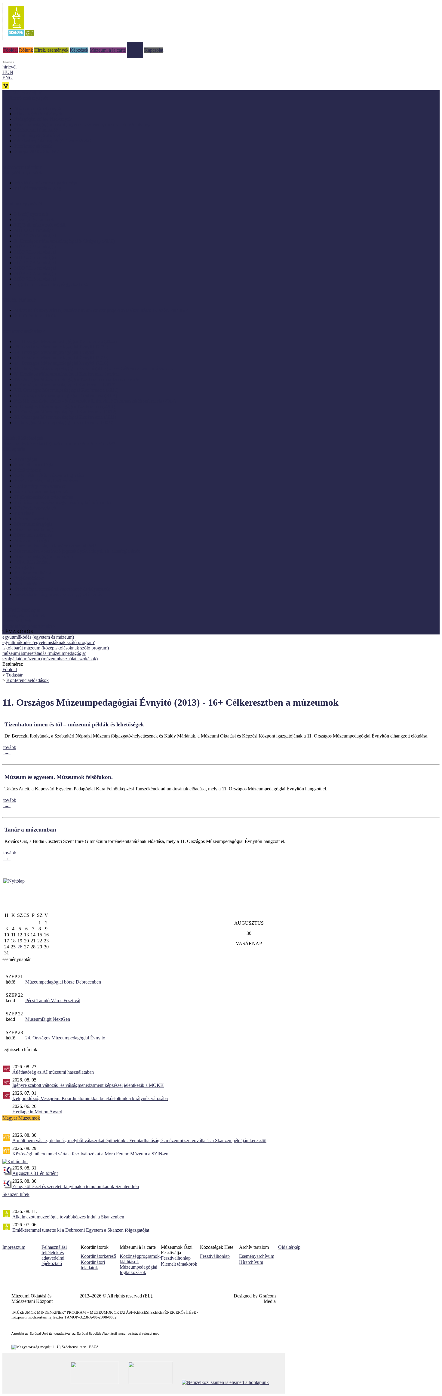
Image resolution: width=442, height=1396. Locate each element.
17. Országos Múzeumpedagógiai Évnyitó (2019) (61, 357)
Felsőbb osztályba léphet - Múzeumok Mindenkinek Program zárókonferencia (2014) (95, 400)
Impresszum (13, 1247)
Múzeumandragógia (33, 524)
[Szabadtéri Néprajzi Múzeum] (21, 38)
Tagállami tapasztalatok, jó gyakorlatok (51, 284)
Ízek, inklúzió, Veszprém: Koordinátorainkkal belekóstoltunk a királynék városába (90, 1098)
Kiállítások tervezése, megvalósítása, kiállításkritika (62, 502)
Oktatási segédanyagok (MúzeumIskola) (52, 140)
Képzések (79, 50)
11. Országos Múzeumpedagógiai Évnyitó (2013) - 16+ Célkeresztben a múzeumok (93, 368)
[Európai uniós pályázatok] (14, 881)
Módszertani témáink (22, 167)
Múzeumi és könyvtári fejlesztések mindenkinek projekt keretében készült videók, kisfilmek (101, 310)
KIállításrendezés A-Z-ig (37, 188)
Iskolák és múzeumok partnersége (46, 182)
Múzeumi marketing (33, 529)
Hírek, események (51, 50)
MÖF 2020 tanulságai (35, 235)
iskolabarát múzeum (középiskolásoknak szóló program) (55, 647)
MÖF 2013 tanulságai (35, 278)
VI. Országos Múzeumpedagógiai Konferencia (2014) (65, 395)
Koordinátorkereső (98, 1256)
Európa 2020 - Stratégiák (38, 151)
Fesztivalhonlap (176, 1258)
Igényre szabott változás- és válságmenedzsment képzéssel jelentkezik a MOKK (88, 1085)
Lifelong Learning (31, 518)
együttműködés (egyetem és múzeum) (38, 637)
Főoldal (10, 50)
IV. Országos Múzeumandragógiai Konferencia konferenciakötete (76, 379)
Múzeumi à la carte (108, 50)
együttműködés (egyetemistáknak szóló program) (48, 642)
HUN (7, 72)
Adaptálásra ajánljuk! (22, 92)
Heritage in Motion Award (37, 1111)
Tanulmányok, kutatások (37, 135)
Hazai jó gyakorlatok (34, 219)
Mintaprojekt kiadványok (38, 113)
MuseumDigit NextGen (47, 1019)
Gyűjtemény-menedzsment (39, 486)
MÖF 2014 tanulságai (35, 273)
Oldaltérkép (289, 1247)
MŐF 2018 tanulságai (35, 251)
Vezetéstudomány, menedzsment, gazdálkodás (58, 594)
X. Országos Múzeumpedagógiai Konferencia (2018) (64, 384)
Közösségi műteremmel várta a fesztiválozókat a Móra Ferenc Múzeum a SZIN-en (90, 1153)
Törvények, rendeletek (23, 615)
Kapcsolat (153, 50)
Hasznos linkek (17, 620)
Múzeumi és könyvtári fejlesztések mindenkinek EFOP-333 (58, 443)
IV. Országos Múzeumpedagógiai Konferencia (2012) (65, 411)
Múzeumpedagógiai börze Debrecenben (63, 981)
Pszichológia (26, 583)
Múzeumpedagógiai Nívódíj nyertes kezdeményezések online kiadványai (83, 124)
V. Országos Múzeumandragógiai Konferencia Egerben (67, 373)
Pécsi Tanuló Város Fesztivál (52, 1000)
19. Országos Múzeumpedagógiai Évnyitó (54, 352)
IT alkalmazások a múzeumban (43, 497)
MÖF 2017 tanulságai (35, 257)
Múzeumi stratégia (31, 540)
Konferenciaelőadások (27, 680)
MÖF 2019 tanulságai (35, 246)
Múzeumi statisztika (33, 534)
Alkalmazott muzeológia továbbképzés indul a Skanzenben (68, 1216)
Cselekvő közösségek (22, 438)
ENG (7, 77)
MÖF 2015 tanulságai (35, 268)
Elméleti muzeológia (33, 464)
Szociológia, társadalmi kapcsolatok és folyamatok (62, 589)
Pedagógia (24, 567)
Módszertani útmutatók (36, 129)
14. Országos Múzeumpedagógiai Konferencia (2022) (65, 341)
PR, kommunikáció (32, 572)
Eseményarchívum (256, 1256)
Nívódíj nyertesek (31, 214)
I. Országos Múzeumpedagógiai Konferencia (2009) (63, 422)
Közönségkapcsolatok (35, 507)
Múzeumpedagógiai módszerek (44, 556)
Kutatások (24, 513)
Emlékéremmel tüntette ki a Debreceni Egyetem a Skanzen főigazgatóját (80, 1230)
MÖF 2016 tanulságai (35, 262)
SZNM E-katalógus (21, 610)
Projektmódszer (29, 578)
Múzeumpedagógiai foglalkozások (138, 1269)
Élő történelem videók (35, 315)
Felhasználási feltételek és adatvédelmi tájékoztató (54, 1255)
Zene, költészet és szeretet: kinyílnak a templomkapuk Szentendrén (75, 1186)
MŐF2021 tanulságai (34, 230)
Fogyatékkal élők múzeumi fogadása (49, 475)
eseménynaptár (16, 959)
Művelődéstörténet (32, 561)
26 (19, 946)
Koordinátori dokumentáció (28, 626)
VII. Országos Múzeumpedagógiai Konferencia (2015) (66, 390)
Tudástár (135, 44)
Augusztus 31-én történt (35, 1173)
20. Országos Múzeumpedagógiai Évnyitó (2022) (61, 346)
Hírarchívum (251, 1262)
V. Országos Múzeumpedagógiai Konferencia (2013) (64, 406)
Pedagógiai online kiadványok (43, 119)
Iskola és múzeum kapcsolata (41, 491)
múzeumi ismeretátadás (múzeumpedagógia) (44, 653)
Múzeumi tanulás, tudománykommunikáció (55, 545)
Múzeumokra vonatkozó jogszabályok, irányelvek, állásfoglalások (77, 551)
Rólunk (26, 50)
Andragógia (25, 459)
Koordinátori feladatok (93, 1265)
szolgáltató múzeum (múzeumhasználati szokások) (50, 658)
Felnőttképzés (27, 470)
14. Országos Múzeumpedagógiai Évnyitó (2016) (61, 363)
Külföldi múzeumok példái (39, 224)
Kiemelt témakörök (179, 1264)
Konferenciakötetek (33, 146)
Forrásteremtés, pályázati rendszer (46, 480)
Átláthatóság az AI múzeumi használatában (53, 1072)
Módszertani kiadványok (37, 108)
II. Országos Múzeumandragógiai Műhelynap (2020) (64, 241)
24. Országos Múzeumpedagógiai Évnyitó (65, 1037)
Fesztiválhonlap (215, 1256)
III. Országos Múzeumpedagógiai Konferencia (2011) (65, 417)
